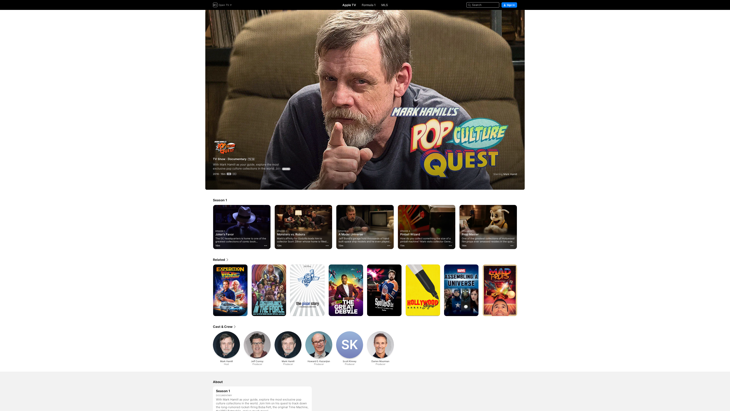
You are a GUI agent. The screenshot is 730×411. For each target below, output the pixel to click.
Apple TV (349, 5)
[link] (221, 260)
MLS (384, 5)
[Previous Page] (209, 227)
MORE (286, 169)
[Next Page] (521, 227)
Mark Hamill (510, 174)
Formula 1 (369, 5)
